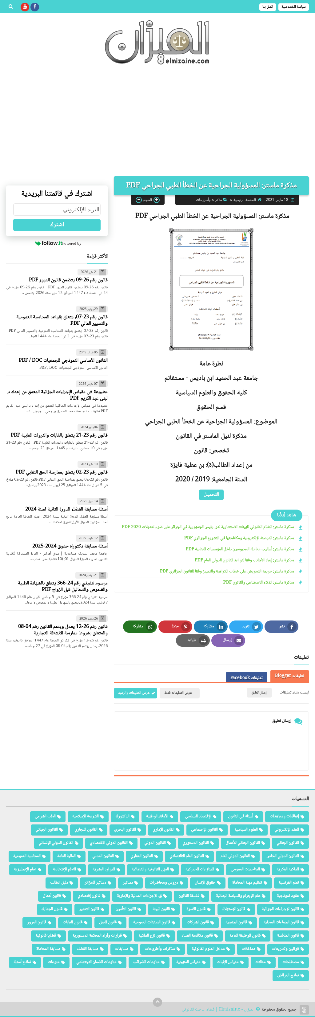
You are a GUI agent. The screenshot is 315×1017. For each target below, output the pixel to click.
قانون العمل (108, 922)
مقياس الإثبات (228, 962)
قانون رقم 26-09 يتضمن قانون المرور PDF (68, 280)
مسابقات (121, 949)
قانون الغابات (72, 922)
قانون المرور (36, 922)
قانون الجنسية (236, 922)
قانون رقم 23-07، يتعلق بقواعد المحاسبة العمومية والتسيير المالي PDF (62, 320)
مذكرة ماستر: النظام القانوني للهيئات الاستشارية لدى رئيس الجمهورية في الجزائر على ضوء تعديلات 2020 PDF (208, 527)
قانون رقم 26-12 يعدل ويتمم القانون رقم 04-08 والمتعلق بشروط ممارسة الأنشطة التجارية (63, 630)
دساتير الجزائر (95, 882)
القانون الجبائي (46, 829)
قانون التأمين (126, 909)
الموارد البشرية (104, 869)
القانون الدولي (155, 843)
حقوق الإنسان (205, 882)
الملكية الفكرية (288, 869)
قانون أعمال (52, 896)
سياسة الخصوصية (293, 7)
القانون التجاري (86, 829)
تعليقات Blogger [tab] (289, 676)
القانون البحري (125, 829)
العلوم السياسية (246, 829)
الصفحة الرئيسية (244, 200)
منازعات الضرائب (146, 962)
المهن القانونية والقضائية (150, 869)
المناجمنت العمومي (245, 869)
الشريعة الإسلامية (85, 816)
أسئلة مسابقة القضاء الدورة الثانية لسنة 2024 (66, 509)
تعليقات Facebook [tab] (246, 678)
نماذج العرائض (288, 975)
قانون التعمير (89, 909)
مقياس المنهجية (188, 962)
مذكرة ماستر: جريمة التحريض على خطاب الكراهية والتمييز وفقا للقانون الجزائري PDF (227, 571)
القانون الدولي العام (235, 856)
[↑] (157, 1002)
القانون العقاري (141, 856)
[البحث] (10, 7)
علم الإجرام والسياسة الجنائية (238, 896)
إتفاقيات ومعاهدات (284, 816)
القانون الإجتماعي (204, 829)
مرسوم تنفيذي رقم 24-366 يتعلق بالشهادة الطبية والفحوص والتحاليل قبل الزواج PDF (63, 586)
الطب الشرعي (45, 816)
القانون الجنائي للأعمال (242, 843)
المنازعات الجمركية (199, 869)
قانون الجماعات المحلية (281, 922)
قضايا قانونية (46, 935)
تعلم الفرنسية (289, 882)
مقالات (260, 962)
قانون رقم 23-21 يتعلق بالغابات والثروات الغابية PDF (59, 435)
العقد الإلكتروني (286, 829)
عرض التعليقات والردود (134, 693)
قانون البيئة (161, 909)
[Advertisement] (157, 124)
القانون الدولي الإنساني (55, 843)
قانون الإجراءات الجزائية (280, 909)
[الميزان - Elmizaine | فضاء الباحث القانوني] (157, 42)
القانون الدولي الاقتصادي (109, 843)
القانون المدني (103, 856)
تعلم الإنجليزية (25, 869)
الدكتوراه (122, 816)
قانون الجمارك (52, 909)
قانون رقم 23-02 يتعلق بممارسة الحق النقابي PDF (62, 472)
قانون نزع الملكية (151, 935)
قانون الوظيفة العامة (245, 935)
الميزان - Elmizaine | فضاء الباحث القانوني (218, 1010)
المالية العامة (66, 856)
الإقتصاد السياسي (198, 816)
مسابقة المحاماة (48, 949)
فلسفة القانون (188, 896)
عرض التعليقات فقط (178, 693)
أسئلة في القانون (240, 816)
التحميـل (211, 494)
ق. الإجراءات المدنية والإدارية (139, 896)
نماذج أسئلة (22, 962)
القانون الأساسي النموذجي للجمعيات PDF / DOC (63, 360)
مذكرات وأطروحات (209, 200)
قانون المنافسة (288, 935)
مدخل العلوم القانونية (208, 949)
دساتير (128, 882)
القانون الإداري (163, 829)
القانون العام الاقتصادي (186, 856)
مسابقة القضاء (87, 949)
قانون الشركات (198, 922)
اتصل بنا (267, 7)
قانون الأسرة (195, 909)
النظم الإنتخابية (64, 869)
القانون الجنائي (288, 843)
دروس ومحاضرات (164, 882)
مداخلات (248, 949)
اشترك (57, 225)
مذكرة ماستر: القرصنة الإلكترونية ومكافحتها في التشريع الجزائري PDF (239, 538)
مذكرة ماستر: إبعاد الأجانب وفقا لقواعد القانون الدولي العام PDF (244, 560)
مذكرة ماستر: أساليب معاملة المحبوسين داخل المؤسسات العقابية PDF (240, 549)
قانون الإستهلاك (233, 909)
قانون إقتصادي (89, 896)
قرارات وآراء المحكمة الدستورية (97, 935)
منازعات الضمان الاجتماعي (96, 962)
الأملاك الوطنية (157, 816)
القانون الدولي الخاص (282, 856)
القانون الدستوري (195, 843)
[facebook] (34, 7)
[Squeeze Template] (304, 1010)
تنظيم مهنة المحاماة (247, 882)
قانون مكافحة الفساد (197, 935)
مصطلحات (290, 962)
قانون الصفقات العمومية (151, 922)
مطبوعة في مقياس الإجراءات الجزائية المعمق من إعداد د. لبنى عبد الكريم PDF (57, 395)
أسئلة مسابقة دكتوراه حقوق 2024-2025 (70, 546)
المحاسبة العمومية (27, 856)
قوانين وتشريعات (285, 949)
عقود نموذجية (288, 896)
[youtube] (25, 7)
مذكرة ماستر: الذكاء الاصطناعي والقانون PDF (258, 583)
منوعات (54, 962)
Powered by (72, 243)
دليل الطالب (59, 882)
